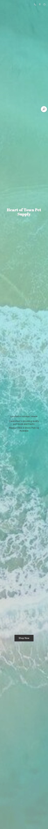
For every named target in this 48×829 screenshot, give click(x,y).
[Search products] (43, 109)
